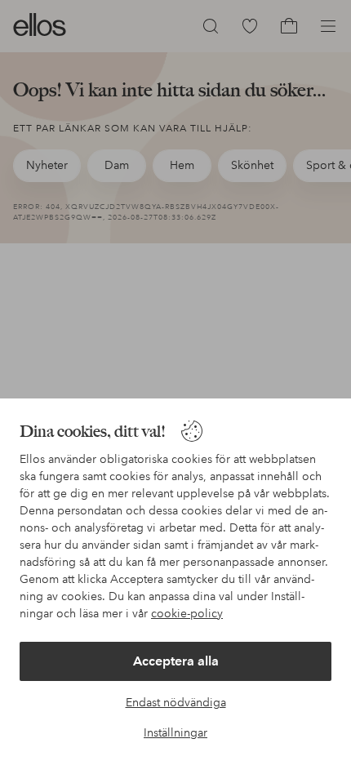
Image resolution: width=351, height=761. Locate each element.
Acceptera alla (176, 661)
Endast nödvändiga (176, 702)
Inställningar (175, 732)
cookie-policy (187, 613)
